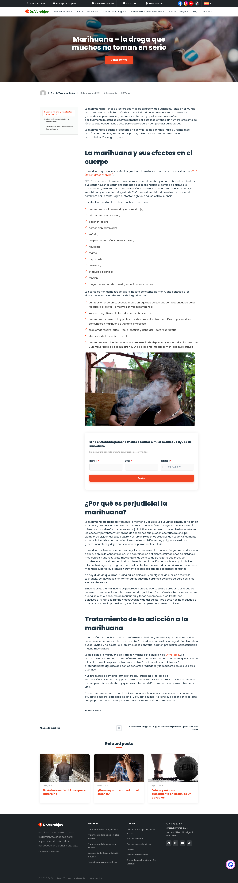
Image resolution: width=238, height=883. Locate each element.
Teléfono (166, 460)
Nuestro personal (135, 838)
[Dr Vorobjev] (50, 825)
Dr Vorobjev (173, 654)
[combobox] (164, 467)
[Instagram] (186, 3)
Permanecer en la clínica (139, 844)
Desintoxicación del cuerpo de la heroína (64, 792)
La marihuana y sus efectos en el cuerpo (59, 113)
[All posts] (119, 728)
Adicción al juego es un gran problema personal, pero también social (163, 728)
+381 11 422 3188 (174, 824)
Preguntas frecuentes (137, 854)
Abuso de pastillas (50, 728)
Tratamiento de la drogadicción (103, 829)
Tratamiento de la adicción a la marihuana (59, 127)
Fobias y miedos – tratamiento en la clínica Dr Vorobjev (171, 793)
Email (128, 460)
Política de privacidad (48, 851)
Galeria (130, 849)
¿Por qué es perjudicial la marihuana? (57, 120)
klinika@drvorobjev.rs (177, 828)
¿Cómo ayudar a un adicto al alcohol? (118, 792)
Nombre (94, 460)
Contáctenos (119, 59)
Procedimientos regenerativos (102, 862)
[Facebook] (180, 3)
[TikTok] (197, 3)
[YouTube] (191, 3)
